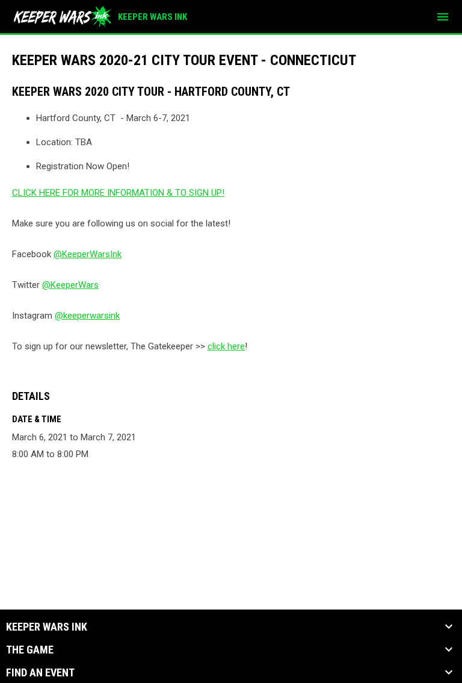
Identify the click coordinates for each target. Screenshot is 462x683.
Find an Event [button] (40, 672)
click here (226, 346)
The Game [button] (30, 649)
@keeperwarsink (87, 315)
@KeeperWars (70, 284)
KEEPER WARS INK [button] (46, 627)
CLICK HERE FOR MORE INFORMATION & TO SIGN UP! (118, 192)
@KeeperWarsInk (88, 254)
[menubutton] (443, 17)
